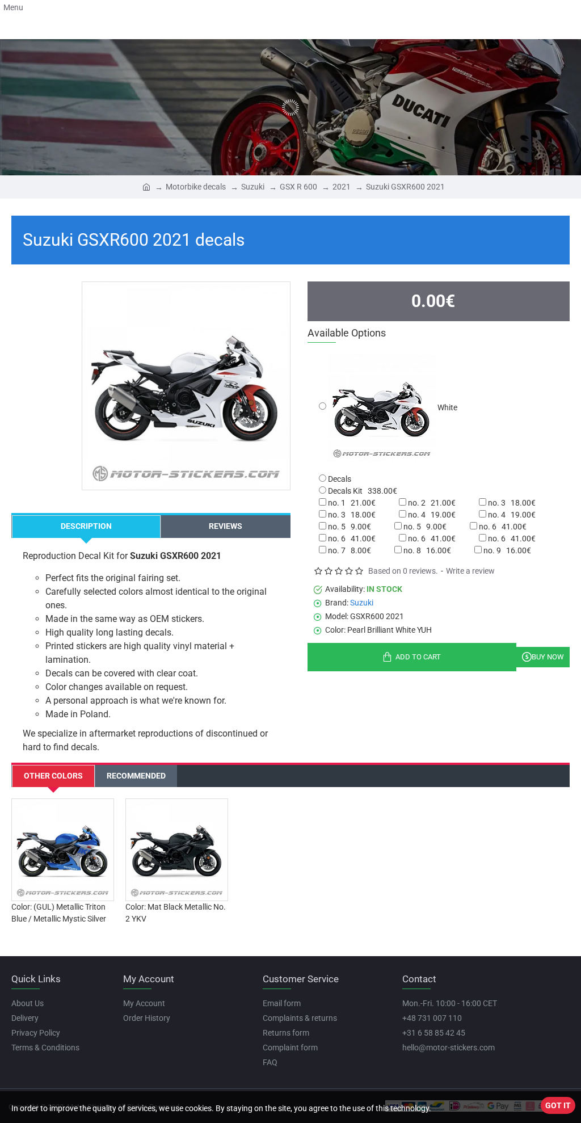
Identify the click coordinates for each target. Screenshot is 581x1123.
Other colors (53, 775)
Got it (558, 1105)
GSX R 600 (298, 186)
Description (86, 526)
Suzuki (252, 186)
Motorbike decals (196, 186)
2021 (341, 186)
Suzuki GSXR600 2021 (405, 186)
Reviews (225, 526)
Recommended (136, 775)
